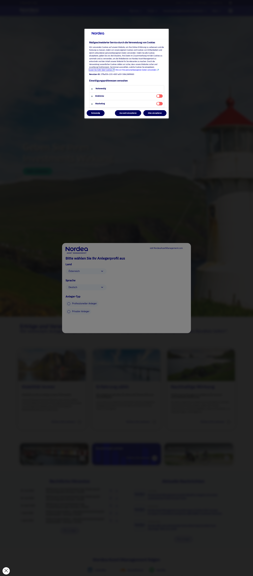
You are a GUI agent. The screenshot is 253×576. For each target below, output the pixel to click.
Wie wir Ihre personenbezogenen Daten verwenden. (136, 70)
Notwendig (95, 113)
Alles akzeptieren (155, 113)
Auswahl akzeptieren (128, 113)
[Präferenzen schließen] (6, 571)
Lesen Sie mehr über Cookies (100, 70)
